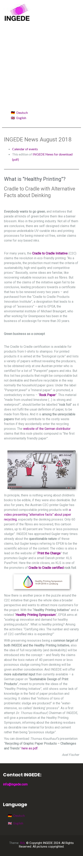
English (21, 118)
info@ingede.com (15, 784)
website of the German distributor (47, 429)
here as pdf (30, 748)
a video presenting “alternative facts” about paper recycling (37, 514)
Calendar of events (25, 149)
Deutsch (22, 112)
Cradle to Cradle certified (46, 568)
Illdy (22, 843)
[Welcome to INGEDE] (17, 12)
